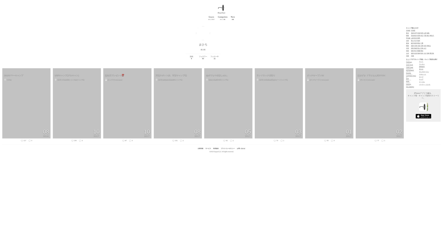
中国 (407, 48)
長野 (418, 38)
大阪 (418, 46)
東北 (407, 33)
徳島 (412, 51)
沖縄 (407, 56)
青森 (412, 33)
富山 (412, 41)
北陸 (407, 41)
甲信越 (408, 38)
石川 (415, 41)
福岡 (412, 53)
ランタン (422, 64)
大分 (425, 53)
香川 (415, 51)
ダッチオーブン (424, 72)
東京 (428, 35)
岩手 (415, 33)
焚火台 (421, 69)
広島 (421, 48)
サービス (208, 148)
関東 (407, 35)
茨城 (412, 35)
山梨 (412, 38)
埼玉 (421, 35)
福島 (428, 33)
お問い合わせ (241, 148)
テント (421, 61)
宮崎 (428, 53)
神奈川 (432, 35)
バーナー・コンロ (424, 84)
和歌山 (429, 46)
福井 (418, 41)
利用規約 (216, 148)
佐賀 (415, 53)
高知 (421, 51)
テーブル (422, 82)
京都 (415, 46)
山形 (425, 33)
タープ (421, 77)
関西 (407, 46)
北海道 (408, 30)
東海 (407, 43)
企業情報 (200, 148)
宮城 (418, 33)
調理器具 (422, 67)
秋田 (421, 33)
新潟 (415, 38)
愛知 (418, 43)
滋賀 (412, 46)
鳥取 (412, 48)
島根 (415, 48)
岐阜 (412, 43)
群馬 (418, 35)
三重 (421, 43)
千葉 (425, 35)
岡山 (418, 48)
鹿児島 (432, 53)
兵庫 (421, 46)
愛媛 (418, 51)
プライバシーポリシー (228, 148)
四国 (407, 51)
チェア (421, 79)
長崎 (418, 53)
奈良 (425, 46)
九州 (407, 53)
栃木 (415, 35)
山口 (425, 48)
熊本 (421, 53)
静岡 (415, 43)
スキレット (422, 74)
